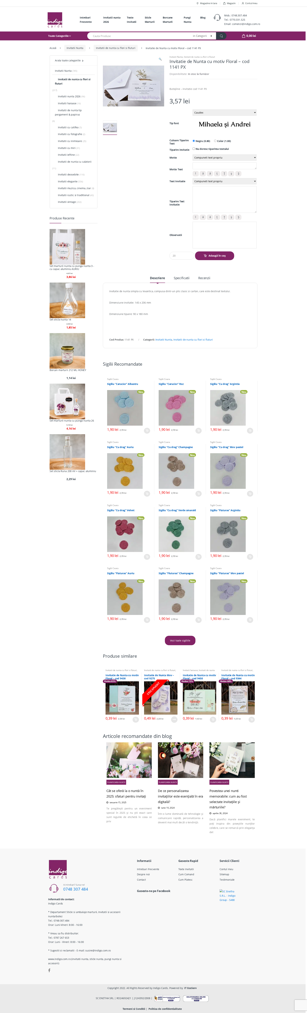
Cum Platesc (185, 879)
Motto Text (176, 169)
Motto (173, 157)
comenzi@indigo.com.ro (246, 24)
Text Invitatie (177, 181)
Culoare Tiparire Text (179, 142)
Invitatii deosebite (68, 174)
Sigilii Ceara (113, 379)
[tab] (157, 279)
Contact (141, 879)
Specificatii (182, 278)
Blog (202, 17)
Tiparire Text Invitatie (176, 203)
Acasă (53, 48)
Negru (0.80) (202, 141)
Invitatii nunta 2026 (111, 19)
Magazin (231, 3)
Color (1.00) (223, 141)
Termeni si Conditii (134, 1009)
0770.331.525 (237, 19)
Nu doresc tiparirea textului (212, 149)
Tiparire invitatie (179, 149)
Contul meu (251, 3)
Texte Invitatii (131, 19)
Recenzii (204, 278)
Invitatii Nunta (75, 48)
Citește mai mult (174, 719)
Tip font (174, 123)
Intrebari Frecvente (86, 19)
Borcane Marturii (168, 19)
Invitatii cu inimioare (70, 141)
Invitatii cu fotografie (70, 134)
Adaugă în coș (217, 255)
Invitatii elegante (67, 181)
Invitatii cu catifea (68, 127)
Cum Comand (186, 874)
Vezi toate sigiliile (180, 640)
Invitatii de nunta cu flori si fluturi (115, 48)
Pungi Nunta (187, 19)
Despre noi (143, 874)
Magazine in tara (208, 3)
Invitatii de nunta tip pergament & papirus (68, 112)
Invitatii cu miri (67, 148)
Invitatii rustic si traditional (73, 195)
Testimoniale (227, 879)
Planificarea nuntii (116, 782)
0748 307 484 (75, 889)
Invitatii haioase (190, 670)
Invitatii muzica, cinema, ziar (74, 188)
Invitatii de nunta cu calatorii (74, 161)
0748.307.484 (239, 15)
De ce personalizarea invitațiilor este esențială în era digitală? (180, 796)
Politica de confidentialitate (165, 1009)
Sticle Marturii (150, 19)
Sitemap (224, 874)
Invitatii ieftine (66, 154)
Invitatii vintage (67, 202)
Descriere (157, 278)
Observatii (175, 235)
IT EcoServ (190, 988)
